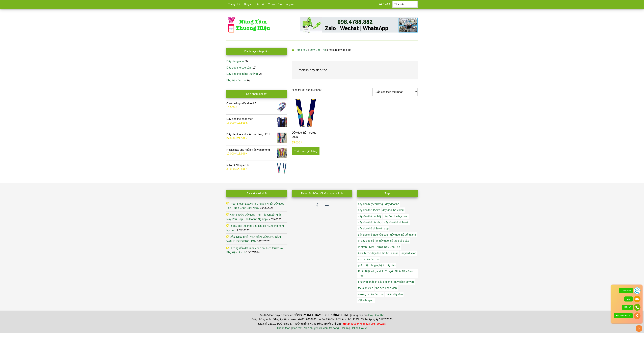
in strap (362, 247)
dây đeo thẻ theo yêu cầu (373, 234)
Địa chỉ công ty (623, 315)
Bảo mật (297, 328)
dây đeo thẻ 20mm (393, 210)
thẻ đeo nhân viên (386, 288)
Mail (629, 299)
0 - (386, 4)
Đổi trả (345, 328)
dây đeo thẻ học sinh (396, 216)
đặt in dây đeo (394, 294)
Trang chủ (301, 49)
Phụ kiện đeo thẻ (236, 80)
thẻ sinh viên (365, 288)
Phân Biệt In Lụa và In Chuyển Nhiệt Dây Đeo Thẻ (385, 273)
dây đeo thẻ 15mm (369, 210)
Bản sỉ (627, 307)
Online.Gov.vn (359, 328)
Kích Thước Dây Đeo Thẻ (384, 247)
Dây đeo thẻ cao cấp (238, 67)
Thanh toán (283, 328)
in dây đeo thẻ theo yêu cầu (392, 240)
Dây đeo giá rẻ (235, 61)
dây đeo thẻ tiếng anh (403, 234)
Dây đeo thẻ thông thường (242, 73)
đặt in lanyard (366, 300)
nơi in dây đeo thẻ (369, 259)
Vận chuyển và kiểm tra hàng (321, 328)
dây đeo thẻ (392, 204)
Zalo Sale (626, 290)
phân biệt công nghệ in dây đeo (376, 265)
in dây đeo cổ (366, 240)
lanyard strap (408, 253)
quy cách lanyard (404, 281)
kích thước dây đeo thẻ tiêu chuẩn (378, 253)
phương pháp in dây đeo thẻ (375, 281)
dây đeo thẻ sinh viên (396, 222)
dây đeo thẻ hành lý (369, 216)
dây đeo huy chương (370, 204)
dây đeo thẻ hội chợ (370, 222)
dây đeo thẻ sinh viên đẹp (373, 228)
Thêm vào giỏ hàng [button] (305, 151)
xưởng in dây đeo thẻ (371, 294)
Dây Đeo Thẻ (318, 49)
